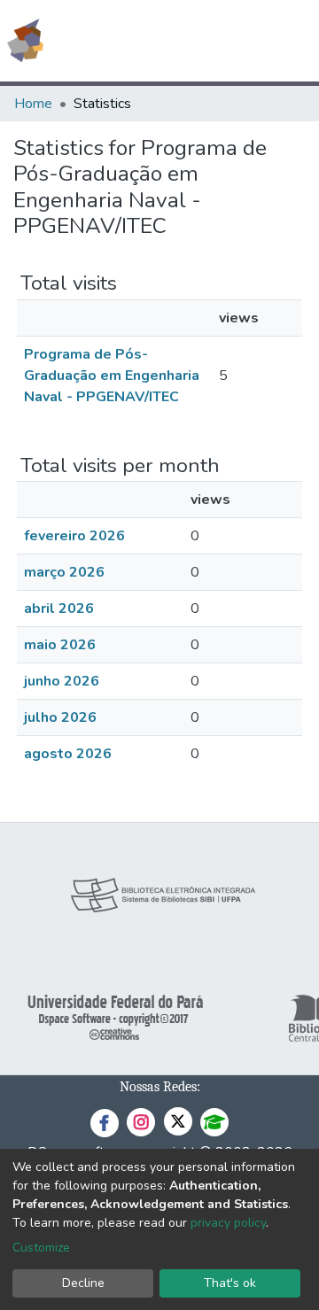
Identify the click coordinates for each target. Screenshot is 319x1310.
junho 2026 (61, 681)
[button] (202, 40)
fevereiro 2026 (74, 536)
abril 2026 (59, 608)
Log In (239, 40)
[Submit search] (177, 40)
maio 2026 (60, 645)
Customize (41, 1247)
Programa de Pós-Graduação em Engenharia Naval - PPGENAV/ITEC (111, 376)
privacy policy (228, 1222)
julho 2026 (60, 717)
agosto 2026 (68, 754)
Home (33, 103)
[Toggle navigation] (294, 40)
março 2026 (64, 572)
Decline (83, 1283)
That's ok (230, 1283)
